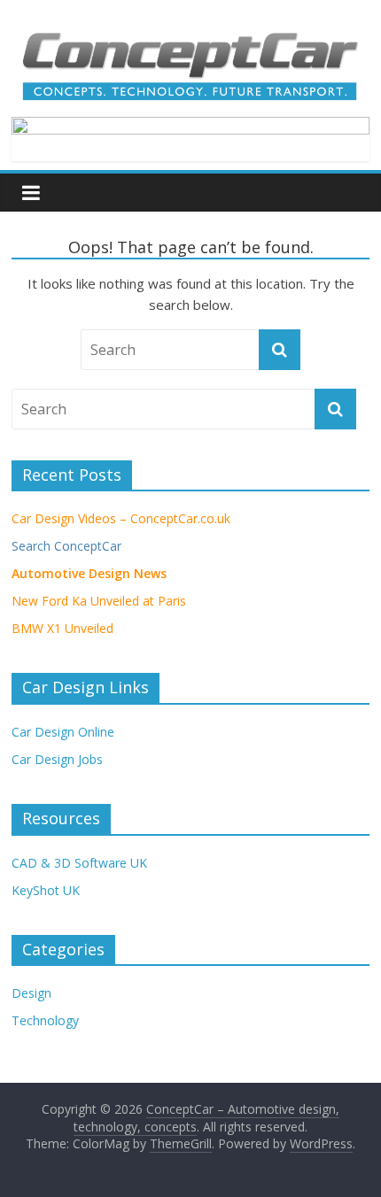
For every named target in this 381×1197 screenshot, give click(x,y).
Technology (45, 1020)
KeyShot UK (46, 890)
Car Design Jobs (57, 759)
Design (31, 993)
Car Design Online (63, 731)
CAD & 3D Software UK (79, 862)
